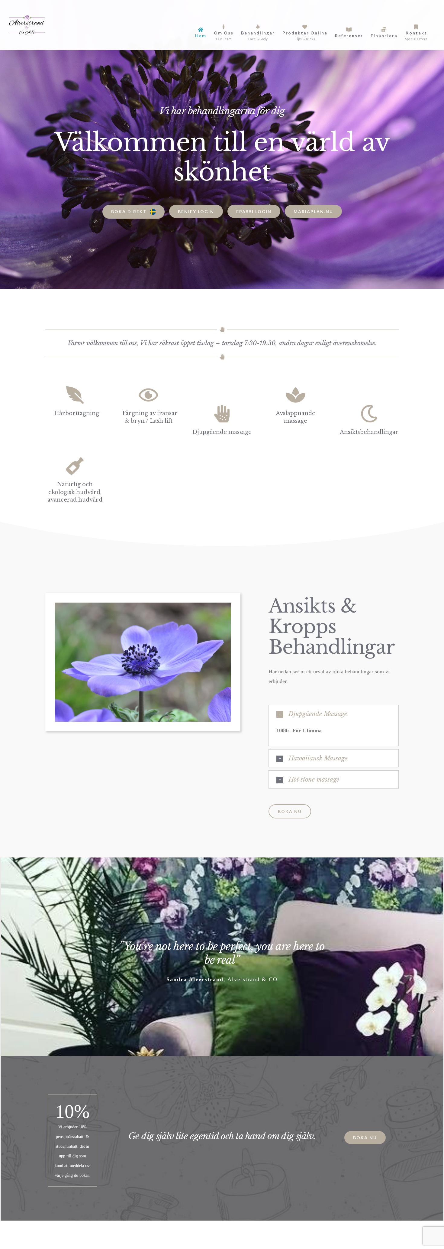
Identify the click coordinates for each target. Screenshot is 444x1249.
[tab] (333, 714)
